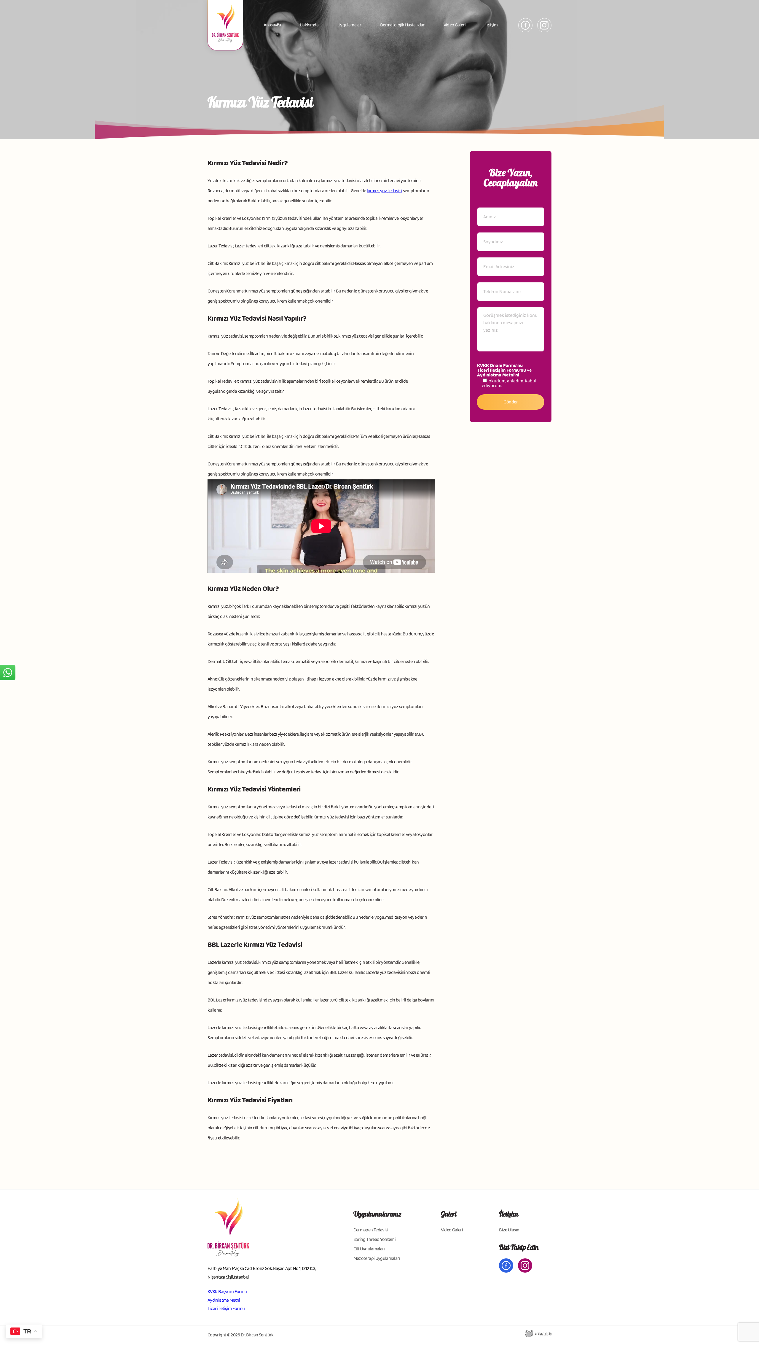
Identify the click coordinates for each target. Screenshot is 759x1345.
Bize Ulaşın (509, 1230)
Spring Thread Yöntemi (374, 1239)
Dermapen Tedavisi (370, 1230)
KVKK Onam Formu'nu (500, 365)
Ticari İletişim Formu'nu (501, 370)
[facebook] (525, 25)
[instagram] (544, 25)
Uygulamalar (349, 25)
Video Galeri (454, 25)
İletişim (491, 25)
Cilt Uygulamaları (369, 1249)
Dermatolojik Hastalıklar (402, 25)
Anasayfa (272, 25)
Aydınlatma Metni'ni (498, 375)
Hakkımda (309, 25)
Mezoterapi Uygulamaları (376, 1258)
